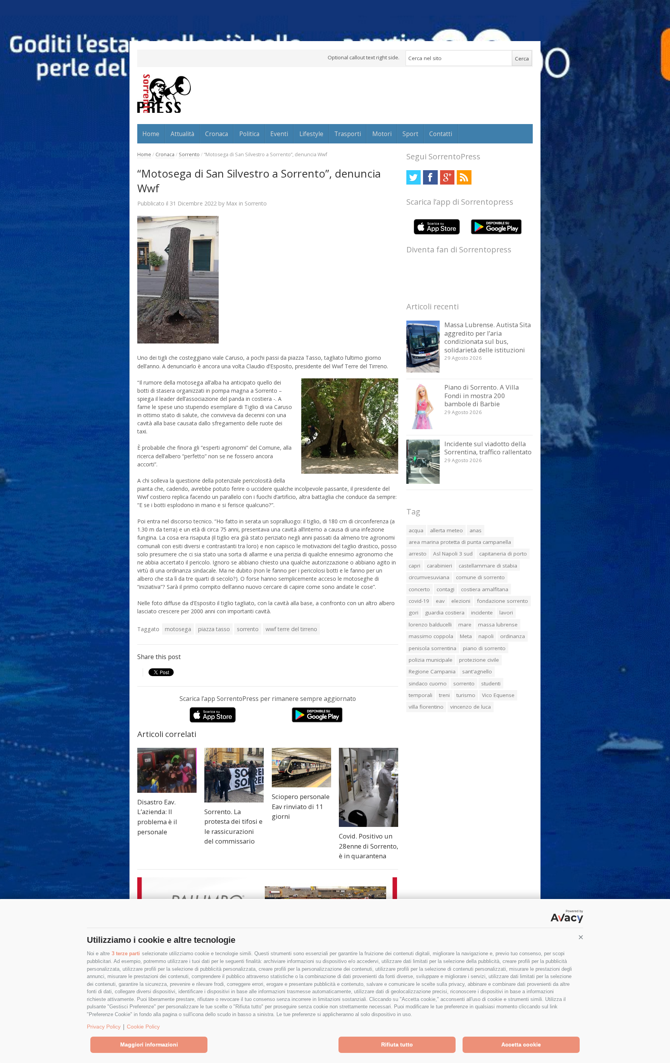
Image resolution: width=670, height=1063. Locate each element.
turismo (465, 695)
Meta (466, 636)
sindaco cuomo (428, 683)
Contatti (440, 133)
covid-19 (419, 600)
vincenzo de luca (470, 706)
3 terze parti (126, 953)
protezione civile (479, 659)
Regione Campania (432, 671)
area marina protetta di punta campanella (460, 541)
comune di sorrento (480, 577)
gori (413, 612)
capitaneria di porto (503, 553)
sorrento (248, 629)
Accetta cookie (521, 1044)
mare (464, 624)
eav (440, 600)
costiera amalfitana (484, 589)
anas (476, 530)
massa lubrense (498, 624)
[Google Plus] (447, 177)
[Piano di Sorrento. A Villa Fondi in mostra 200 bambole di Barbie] (423, 427)
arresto (418, 553)
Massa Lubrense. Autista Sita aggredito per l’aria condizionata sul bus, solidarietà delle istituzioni (487, 337)
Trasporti (347, 133)
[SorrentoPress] (164, 93)
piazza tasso (214, 629)
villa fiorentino (426, 706)
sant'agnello (477, 671)
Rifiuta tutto (397, 1044)
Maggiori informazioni (149, 1044)
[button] (580, 937)
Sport (410, 133)
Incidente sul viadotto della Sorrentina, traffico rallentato (488, 448)
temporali (420, 695)
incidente (482, 612)
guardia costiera (445, 612)
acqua (416, 530)
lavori (506, 612)
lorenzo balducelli (430, 624)
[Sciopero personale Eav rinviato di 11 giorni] (301, 767)
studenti (491, 683)
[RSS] (464, 177)
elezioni (460, 600)
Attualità (182, 133)
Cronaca (216, 133)
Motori (382, 133)
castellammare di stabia (488, 565)
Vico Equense (498, 695)
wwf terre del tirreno (291, 629)
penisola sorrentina (432, 648)
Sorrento (189, 154)
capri (414, 565)
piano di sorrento (484, 648)
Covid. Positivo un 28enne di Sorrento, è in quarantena (368, 846)
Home (150, 133)
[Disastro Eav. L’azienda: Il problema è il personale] (167, 770)
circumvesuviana (429, 577)
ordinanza (512, 636)
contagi (445, 589)
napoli (486, 636)
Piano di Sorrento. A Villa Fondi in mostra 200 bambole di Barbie (481, 395)
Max (231, 203)
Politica (249, 133)
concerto (419, 589)
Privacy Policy (104, 1026)
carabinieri (439, 565)
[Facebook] (430, 177)
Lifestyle (311, 133)
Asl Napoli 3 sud (453, 553)
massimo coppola (431, 636)
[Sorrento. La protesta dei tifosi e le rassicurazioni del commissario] (234, 775)
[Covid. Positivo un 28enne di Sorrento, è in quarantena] (368, 787)
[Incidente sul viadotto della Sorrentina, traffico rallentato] (423, 481)
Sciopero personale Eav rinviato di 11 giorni (301, 806)
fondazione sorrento (502, 600)
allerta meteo (446, 530)
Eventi (279, 133)
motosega (178, 629)
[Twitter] (413, 177)
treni (444, 695)
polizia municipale (430, 659)
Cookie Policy (143, 1026)
